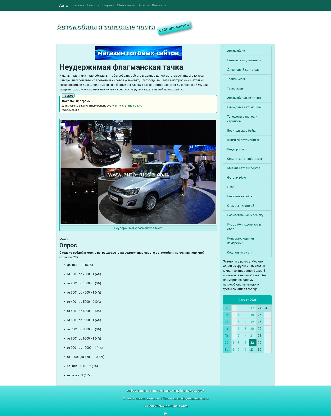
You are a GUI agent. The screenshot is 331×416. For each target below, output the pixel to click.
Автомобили (236, 51)
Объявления (126, 5)
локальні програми (129, 105)
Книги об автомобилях (243, 140)
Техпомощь (235, 88)
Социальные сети (239, 252)
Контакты (159, 5)
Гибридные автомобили (244, 107)
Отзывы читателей (240, 206)
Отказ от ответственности (141, 398)
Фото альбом (236, 177)
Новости (93, 5)
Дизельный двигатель (243, 69)
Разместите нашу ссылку (245, 215)
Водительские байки (241, 130)
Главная (78, 5)
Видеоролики (237, 149)
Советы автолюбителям (244, 159)
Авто (63, 5)
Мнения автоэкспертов (244, 168)
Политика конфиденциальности (185, 398)
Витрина (108, 5)
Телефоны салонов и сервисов (242, 119)
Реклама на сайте (239, 196)
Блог (230, 187)
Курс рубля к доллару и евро (244, 227)
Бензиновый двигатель (244, 60)
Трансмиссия (236, 79)
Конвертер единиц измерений (240, 241)
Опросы (143, 5)
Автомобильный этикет (244, 98)
